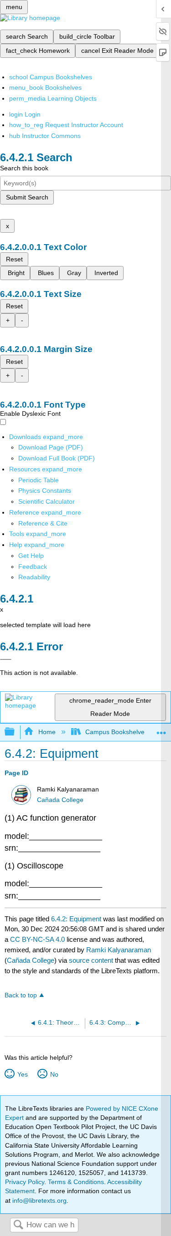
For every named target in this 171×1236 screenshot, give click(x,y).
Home (46, 731)
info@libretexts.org (38, 1200)
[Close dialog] (5, 659)
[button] (32, 566)
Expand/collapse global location (161, 729)
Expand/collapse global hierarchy (15, 732)
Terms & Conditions (76, 1181)
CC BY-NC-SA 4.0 (37, 939)
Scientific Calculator (46, 501)
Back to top (21, 995)
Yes (22, 1074)
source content (91, 960)
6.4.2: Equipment (76, 919)
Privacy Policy (24, 1181)
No (54, 1074)
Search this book (24, 168)
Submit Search (27, 197)
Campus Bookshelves (116, 731)
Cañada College (60, 800)
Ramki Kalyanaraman (118, 950)
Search (18, 1225)
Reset (14, 259)
